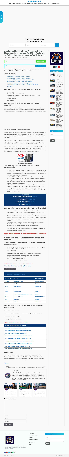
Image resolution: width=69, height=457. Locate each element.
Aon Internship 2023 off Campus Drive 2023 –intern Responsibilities (21, 79)
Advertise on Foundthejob (33, 435)
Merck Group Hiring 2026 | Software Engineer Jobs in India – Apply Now (25, 393)
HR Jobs (15, 283)
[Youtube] (59, 67)
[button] (1, 13)
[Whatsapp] (12, 452)
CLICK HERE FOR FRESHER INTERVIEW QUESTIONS (15, 328)
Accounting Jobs (17, 286)
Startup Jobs (54, 3)
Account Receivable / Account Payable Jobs (23, 294)
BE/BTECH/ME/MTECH (40, 296)
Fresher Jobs (24, 3)
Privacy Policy (31, 442)
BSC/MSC (37, 294)
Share (7, 363)
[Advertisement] (32, 13)
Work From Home (30, 3)
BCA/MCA (37, 291)
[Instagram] (54, 67)
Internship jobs (40, 3)
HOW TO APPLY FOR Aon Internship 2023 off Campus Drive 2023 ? (20, 83)
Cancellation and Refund (33, 439)
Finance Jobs (16, 299)
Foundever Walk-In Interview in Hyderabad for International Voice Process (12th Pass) (59, 91)
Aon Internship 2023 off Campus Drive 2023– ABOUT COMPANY (20, 78)
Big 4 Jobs (49, 3)
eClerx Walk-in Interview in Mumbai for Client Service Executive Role (59, 116)
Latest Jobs (13, 3)
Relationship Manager (18, 296)
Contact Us (31, 437)
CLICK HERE (25, 322)
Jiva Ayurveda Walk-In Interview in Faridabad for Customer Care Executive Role (59, 110)
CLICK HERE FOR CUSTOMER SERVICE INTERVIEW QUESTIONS (18, 330)
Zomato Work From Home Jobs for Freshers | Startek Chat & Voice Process (59, 104)
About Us (31, 444)
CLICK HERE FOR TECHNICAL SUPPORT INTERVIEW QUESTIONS (18, 343)
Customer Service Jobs (19, 289)
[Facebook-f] (5, 452)
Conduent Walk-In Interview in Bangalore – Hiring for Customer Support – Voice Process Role (59, 98)
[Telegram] (56, 67)
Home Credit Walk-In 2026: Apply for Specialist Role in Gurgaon (39, 393)
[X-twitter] (14, 452)
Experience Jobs (18, 3)
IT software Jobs (17, 291)
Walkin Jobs (35, 3)
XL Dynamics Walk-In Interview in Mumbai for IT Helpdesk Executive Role (10, 393)
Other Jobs (16, 301)
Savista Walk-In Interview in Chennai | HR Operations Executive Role (59, 121)
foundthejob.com (34, 1)
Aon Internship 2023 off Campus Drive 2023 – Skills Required (19, 81)
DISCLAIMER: (10, 86)
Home (10, 3)
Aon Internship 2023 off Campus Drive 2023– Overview (18, 76)
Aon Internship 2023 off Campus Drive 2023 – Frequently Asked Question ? (22, 84)
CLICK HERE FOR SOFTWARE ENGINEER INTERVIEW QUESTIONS (18, 348)
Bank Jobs (45, 3)
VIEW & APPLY (35, 196)
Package (58, 3)
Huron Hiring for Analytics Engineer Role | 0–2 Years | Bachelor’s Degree (59, 126)
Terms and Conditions (33, 441)
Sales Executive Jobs (18, 281)
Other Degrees (38, 301)
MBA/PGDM (37, 289)
